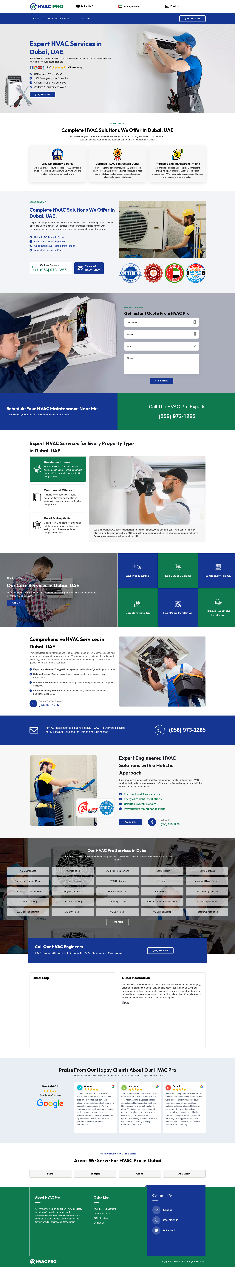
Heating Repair (162, 871)
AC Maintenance (28, 871)
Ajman (139, 1173)
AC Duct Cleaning (73, 881)
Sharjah (95, 1173)
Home (36, 18)
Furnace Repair (162, 891)
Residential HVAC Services (207, 881)
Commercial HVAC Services (28, 891)
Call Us (16, 603)
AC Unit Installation (162, 912)
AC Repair (162, 881)
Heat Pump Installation (207, 912)
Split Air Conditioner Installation (162, 902)
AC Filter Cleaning (73, 902)
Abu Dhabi (184, 1173)
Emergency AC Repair (73, 891)
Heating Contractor (207, 871)
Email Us (175, 6)
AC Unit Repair (72, 912)
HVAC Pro (180, 1261)
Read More (117, 922)
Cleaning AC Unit (117, 902)
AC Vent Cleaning (28, 902)
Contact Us (84, 18)
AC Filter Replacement (117, 871)
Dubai (50, 1173)
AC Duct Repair (117, 912)
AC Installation (73, 871)
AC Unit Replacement (206, 902)
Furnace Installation (117, 891)
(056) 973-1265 (192, 18)
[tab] (58, 469)
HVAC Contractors (117, 881)
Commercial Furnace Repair (28, 881)
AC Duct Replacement (28, 912)
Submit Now (161, 381)
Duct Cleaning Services (207, 891)
